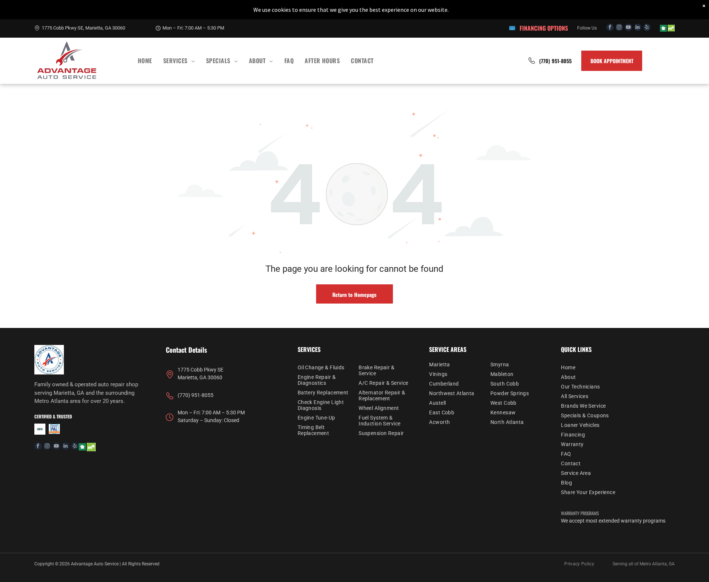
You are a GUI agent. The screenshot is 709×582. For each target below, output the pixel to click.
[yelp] (647, 28)
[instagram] (619, 28)
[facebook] (610, 28)
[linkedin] (637, 28)
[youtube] (628, 28)
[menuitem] (145, 60)
